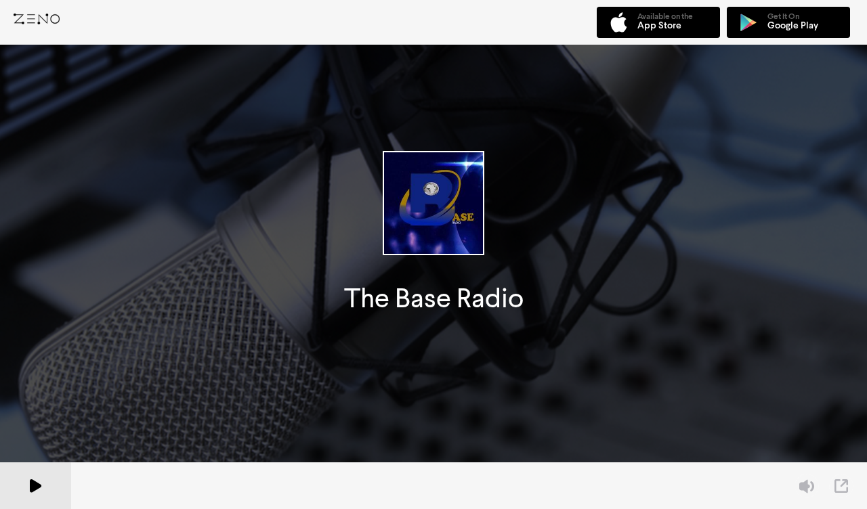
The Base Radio (434, 298)
